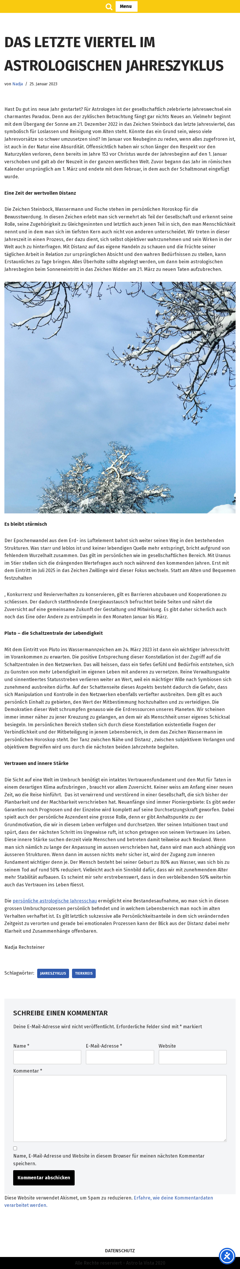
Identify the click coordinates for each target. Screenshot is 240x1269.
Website (167, 1046)
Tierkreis (84, 973)
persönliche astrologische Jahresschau (55, 901)
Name (21, 1046)
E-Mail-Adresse (104, 1046)
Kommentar (27, 1071)
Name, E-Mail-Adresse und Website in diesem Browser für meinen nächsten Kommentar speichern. (109, 1159)
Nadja (17, 84)
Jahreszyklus (53, 973)
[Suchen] (109, 6)
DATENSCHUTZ (120, 1250)
